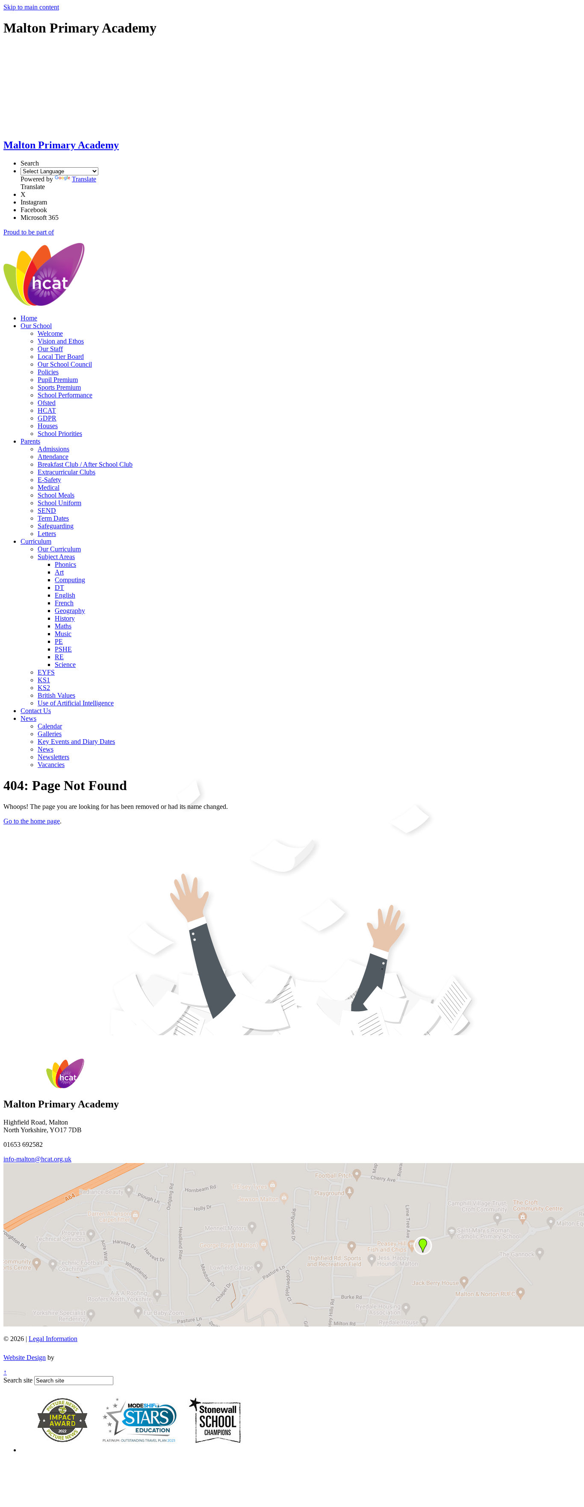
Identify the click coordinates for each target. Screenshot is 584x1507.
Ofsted (47, 402)
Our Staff (50, 348)
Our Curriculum (59, 549)
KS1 (44, 680)
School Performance (65, 395)
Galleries (50, 733)
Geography (70, 610)
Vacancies (51, 764)
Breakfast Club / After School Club (85, 464)
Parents (30, 441)
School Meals (56, 495)
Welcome (50, 333)
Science (65, 664)
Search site (17, 1380)
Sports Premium (59, 387)
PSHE (63, 649)
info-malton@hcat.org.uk (37, 1159)
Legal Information (53, 1338)
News (28, 718)
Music (63, 633)
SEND (47, 510)
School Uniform (59, 502)
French (64, 603)
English (65, 595)
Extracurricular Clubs (66, 472)
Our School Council (65, 364)
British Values (56, 695)
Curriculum (36, 541)
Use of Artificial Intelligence (76, 703)
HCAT (47, 410)
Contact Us (36, 710)
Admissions (53, 449)
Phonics (65, 564)
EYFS (46, 672)
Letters (47, 533)
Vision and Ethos (61, 341)
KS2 (44, 687)
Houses (48, 425)
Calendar (50, 726)
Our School (36, 325)
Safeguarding (56, 526)
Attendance (53, 456)
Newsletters (53, 757)
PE (59, 641)
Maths (63, 626)
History (65, 618)
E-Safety (49, 479)
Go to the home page (31, 821)
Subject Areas (56, 556)
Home (29, 318)
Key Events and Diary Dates (76, 741)
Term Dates (53, 518)
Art (59, 572)
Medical (48, 487)
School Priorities (60, 433)
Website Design (24, 1357)
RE (59, 656)
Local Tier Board (61, 356)
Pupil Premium (58, 379)
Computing (70, 579)
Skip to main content (31, 7)
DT (59, 587)
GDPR (47, 418)
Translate (84, 179)
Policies (48, 372)
